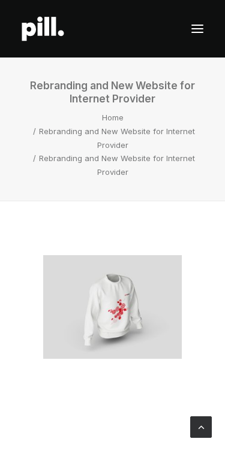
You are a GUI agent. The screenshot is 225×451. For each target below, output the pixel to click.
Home (113, 117)
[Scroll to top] (201, 426)
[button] (197, 28)
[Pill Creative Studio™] (43, 28)
